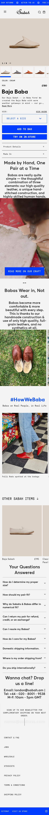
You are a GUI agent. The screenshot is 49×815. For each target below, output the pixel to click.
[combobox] (24, 118)
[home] (23, 14)
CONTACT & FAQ (11, 738)
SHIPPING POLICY (13, 795)
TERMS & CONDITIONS (14, 785)
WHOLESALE (9, 757)
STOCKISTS (9, 766)
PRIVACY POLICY (12, 776)
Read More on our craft (24, 271)
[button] (10, 63)
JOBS (6, 747)
